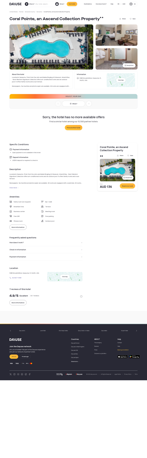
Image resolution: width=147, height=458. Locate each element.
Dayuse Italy (74, 354)
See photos (130, 65)
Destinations (88, 4)
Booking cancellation (123, 350)
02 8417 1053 (16, 278)
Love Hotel (43, 330)
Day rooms (22, 330)
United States (14, 12)
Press (95, 350)
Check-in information (18, 250)
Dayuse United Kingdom (77, 347)
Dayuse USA (74, 350)
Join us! (14, 356)
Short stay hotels (63, 330)
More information (18, 227)
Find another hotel (73, 128)
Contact (120, 343)
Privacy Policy (127, 374)
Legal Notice (117, 374)
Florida (21, 12)
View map (121, 80)
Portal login (25, 356)
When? (74, 104)
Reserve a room (127, 186)
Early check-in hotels (83, 330)
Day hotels (104, 330)
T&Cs (136, 374)
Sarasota (39, 12)
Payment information (18, 257)
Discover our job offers (100, 353)
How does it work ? (101, 4)
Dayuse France (75, 343)
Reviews (96, 346)
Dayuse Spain (75, 357)
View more (13, 188)
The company (98, 343)
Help (112, 4)
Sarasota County (30, 12)
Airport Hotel (124, 330)
